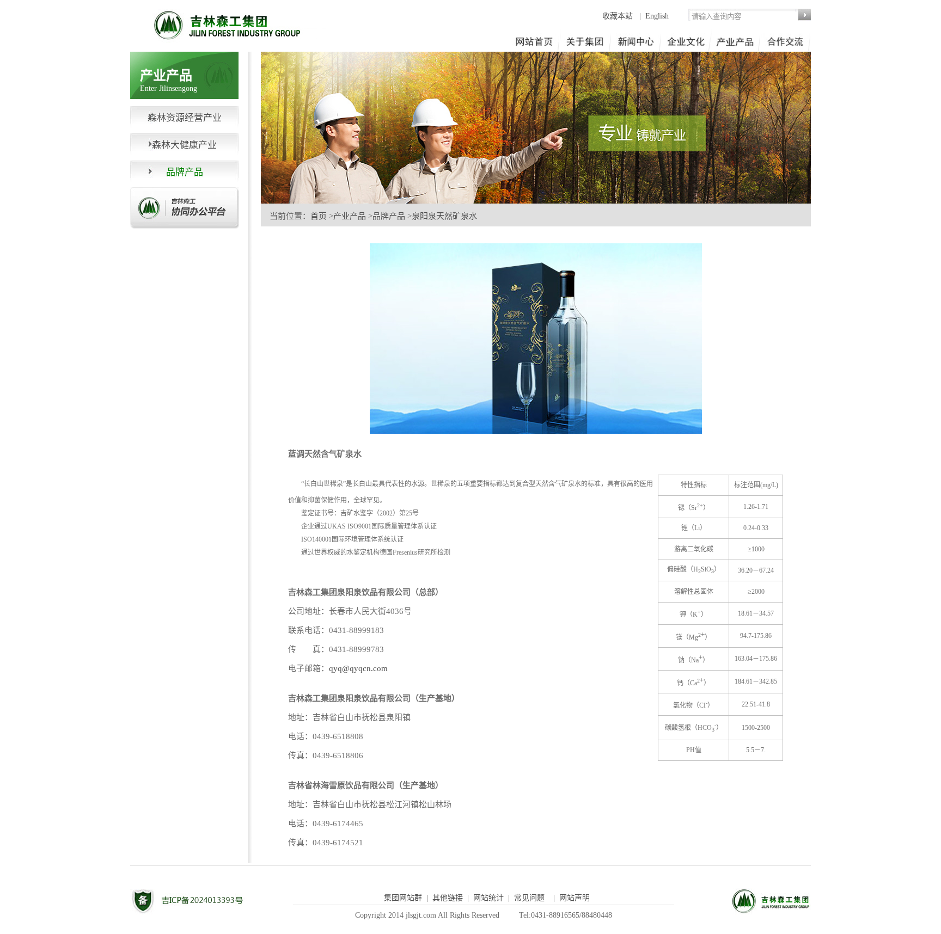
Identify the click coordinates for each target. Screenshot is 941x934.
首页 (318, 216)
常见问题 (529, 898)
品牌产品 (388, 216)
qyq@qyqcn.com (358, 668)
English (657, 16)
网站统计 (488, 898)
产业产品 (349, 216)
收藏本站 (618, 16)
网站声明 (574, 898)
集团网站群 (403, 898)
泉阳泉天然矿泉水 (444, 216)
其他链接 (447, 898)
